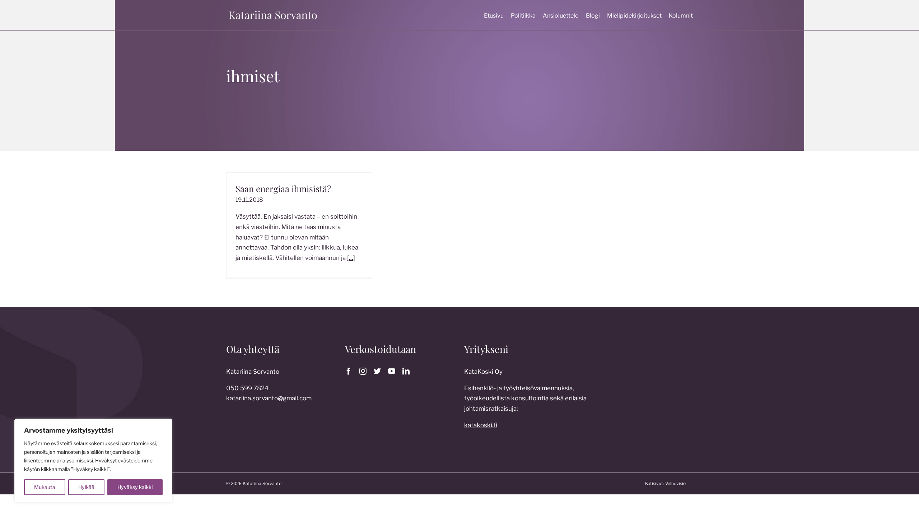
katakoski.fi (480, 425)
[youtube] (391, 371)
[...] (351, 257)
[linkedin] (406, 371)
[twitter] (377, 371)
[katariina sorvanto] (272, 11)
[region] (93, 461)
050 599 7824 (247, 388)
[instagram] (363, 371)
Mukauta (44, 487)
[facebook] (348, 371)
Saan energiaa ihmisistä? (283, 188)
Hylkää (86, 487)
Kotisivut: (654, 483)
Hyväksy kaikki (135, 487)
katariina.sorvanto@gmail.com (269, 398)
